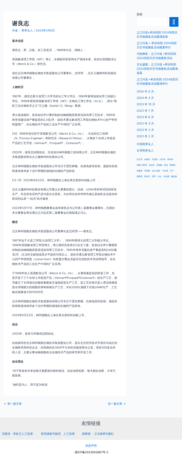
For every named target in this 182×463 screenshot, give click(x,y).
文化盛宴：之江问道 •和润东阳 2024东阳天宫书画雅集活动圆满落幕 (157, 69)
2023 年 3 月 (145, 130)
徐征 (166, 165)
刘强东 (155, 159)
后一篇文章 (117, 403)
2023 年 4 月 (145, 123)
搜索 (139, 14)
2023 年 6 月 (145, 117)
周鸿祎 (170, 159)
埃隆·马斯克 (142, 165)
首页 (124, 7)
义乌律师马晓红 (104, 433)
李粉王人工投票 (23, 433)
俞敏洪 (147, 159)
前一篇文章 (13, 403)
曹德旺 (173, 165)
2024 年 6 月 (145, 91)
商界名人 (15, 7)
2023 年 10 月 (146, 104)
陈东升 (147, 176)
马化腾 (166, 176)
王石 (172, 171)
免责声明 (91, 445)
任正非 (140, 159)
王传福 (165, 171)
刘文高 (162, 159)
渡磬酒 (86, 433)
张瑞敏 (159, 165)
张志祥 (152, 165)
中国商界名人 (141, 7)
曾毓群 (140, 171)
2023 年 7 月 (145, 110)
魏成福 (174, 176)
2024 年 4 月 (145, 98)
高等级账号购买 (51, 433)
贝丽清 (6, 433)
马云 (160, 176)
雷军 (154, 176)
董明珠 (140, 176)
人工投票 (69, 433)
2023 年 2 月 (145, 136)
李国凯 (147, 171)
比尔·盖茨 (156, 171)
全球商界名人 (164, 7)
